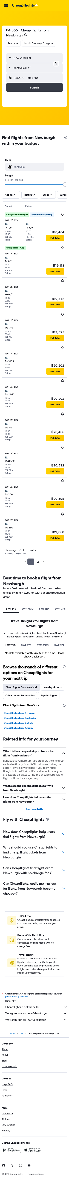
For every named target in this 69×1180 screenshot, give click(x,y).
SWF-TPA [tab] (44, 608)
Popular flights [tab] (49, 695)
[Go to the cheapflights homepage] (25, 5)
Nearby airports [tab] (53, 687)
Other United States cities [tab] (19, 695)
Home (12, 1033)
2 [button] (38, 561)
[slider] (65, 184)
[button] (6, 5)
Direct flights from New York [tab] (21, 687)
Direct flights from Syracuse (19, 713)
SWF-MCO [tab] (27, 608)
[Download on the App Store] (32, 1150)
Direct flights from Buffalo (18, 723)
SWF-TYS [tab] (11, 608)
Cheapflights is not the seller (22, 1007)
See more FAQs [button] (34, 809)
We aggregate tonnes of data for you (26, 1013)
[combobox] (38, 166)
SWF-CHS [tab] (60, 608)
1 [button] (30, 561)
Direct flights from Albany (18, 727)
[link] (12, 1165)
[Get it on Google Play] (11, 1150)
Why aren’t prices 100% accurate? (25, 1019)
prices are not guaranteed (16, 996)
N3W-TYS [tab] (10, 645)
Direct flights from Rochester (20, 718)
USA (22, 1033)
